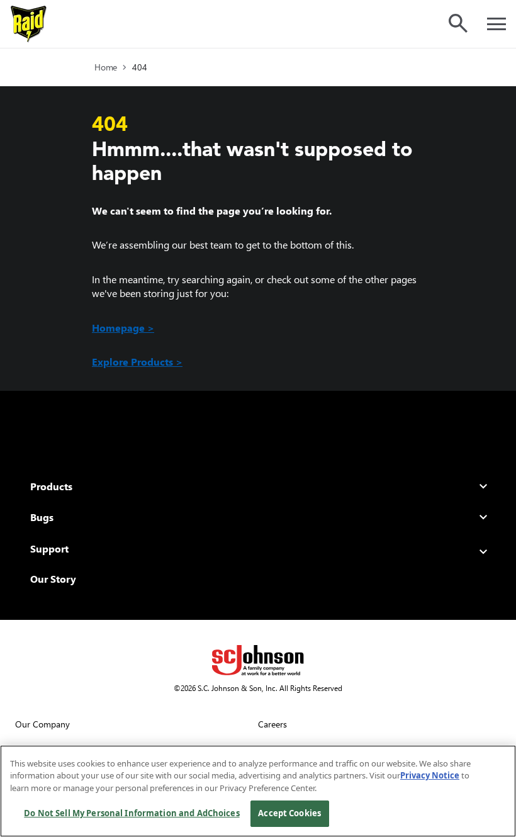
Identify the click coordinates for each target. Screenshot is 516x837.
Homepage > (123, 327)
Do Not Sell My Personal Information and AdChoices (131, 813)
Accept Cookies (289, 813)
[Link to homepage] (29, 24)
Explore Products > (137, 361)
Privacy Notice (429, 775)
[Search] (458, 23)
